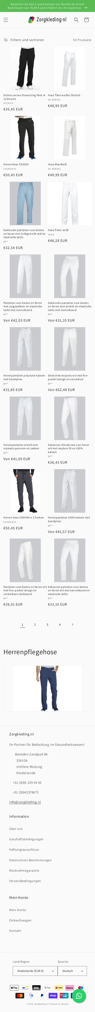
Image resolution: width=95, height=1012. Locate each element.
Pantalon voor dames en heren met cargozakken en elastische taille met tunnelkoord (22, 306)
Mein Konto (17, 910)
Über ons (16, 829)
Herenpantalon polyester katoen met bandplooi (24, 377)
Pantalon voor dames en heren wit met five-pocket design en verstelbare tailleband (25, 590)
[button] (6, 20)
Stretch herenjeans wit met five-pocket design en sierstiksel (68, 377)
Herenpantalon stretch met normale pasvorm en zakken (21, 446)
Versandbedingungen (25, 881)
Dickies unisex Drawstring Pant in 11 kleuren (24, 97)
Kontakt (15, 931)
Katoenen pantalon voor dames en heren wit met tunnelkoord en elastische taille (69, 590)
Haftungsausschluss (24, 849)
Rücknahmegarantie (24, 870)
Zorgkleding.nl (41, 1004)
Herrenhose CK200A (15, 164)
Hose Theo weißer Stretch (64, 95)
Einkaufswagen (20, 920)
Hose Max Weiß (57, 164)
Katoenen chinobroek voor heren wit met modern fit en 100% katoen (68, 448)
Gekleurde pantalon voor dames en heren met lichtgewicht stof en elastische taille (24, 233)
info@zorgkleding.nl (25, 802)
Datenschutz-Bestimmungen (30, 860)
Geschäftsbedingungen (26, 839)
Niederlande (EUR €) (31, 971)
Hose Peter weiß (58, 230)
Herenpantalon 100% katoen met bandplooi (69, 519)
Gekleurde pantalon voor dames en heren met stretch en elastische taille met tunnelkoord (69, 306)
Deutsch (67, 971)
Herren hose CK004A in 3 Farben (23, 517)
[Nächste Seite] (72, 624)
